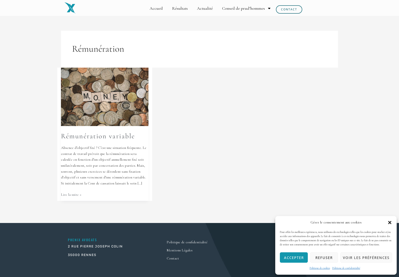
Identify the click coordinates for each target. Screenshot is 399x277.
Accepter (294, 257)
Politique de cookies (320, 268)
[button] (389, 222)
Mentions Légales (180, 250)
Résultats (180, 8)
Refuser (324, 257)
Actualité (205, 8)
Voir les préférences (366, 257)
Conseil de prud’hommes (243, 8)
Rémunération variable (98, 136)
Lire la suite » (71, 194)
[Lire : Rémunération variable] (104, 96)
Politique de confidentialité (346, 268)
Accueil (156, 8)
